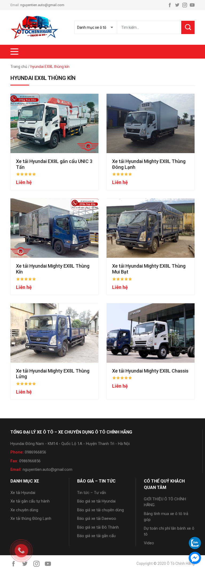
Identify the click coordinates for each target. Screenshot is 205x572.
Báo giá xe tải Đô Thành (98, 527)
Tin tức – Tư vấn (91, 492)
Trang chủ (18, 66)
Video (149, 543)
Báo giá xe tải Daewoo (96, 518)
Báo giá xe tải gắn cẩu (96, 535)
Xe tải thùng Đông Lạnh (30, 518)
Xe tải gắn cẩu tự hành (30, 501)
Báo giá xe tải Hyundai (96, 501)
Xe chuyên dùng (24, 510)
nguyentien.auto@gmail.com (42, 5)
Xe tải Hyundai (22, 492)
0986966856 (35, 452)
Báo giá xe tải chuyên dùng (100, 510)
